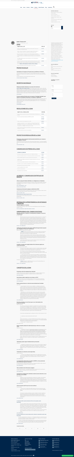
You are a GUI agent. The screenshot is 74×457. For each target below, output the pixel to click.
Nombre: (53, 85)
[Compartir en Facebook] (20, 428)
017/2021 (42, 163)
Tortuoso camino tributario (43, 444)
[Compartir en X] (26, 428)
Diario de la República (53, 75)
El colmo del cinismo (42, 446)
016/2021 (42, 165)
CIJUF (52, 65)
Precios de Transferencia (54, 14)
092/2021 (42, 159)
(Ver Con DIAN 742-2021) (20, 349)
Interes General (27, 441)
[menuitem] (21, 7)
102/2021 (42, 157)
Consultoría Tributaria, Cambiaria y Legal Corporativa (56, 17)
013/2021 (42, 168)
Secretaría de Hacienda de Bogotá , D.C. (56, 70)
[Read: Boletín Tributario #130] (53, 441)
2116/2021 (42, 58)
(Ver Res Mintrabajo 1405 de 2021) (21, 104)
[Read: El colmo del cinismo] (39, 447)
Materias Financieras (27, 442)
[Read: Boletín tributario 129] (53, 443)
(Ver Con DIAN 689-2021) (20, 365)
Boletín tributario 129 (56, 442)
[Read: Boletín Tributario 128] (53, 445)
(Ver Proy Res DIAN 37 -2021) (20, 144)
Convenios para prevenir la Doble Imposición (56, 19)
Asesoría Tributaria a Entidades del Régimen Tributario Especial (56, 13)
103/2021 (42, 155)
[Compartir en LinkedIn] (38, 428)
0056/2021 (42, 130)
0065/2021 (42, 121)
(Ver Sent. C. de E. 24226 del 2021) (21, 242)
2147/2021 (42, 48)
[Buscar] (53, 7)
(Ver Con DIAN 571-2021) (20, 398)
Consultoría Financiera (54, 20)
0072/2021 (42, 114)
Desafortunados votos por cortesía (44, 440)
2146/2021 (42, 51)
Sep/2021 (42, 170)
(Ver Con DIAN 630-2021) (20, 383)
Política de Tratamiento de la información (57, 450)
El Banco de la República (54, 76)
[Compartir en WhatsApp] (32, 428)
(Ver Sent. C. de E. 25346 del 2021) (21, 263)
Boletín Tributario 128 (56, 444)
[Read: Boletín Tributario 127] (53, 447)
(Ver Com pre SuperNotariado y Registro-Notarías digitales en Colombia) (26, 208)
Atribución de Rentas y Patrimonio (55, 15)
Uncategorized (26, 445)
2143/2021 (42, 53)
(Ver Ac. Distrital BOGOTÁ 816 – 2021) (21, 185)
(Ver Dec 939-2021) (19, 94)
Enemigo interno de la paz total (44, 442)
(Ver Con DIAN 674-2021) (20, 371)
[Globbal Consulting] (37, 3)
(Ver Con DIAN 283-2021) (20, 412)
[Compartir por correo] (44, 428)
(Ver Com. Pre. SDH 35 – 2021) (20, 192)
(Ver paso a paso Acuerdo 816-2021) (21, 186)
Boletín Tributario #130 (56, 440)
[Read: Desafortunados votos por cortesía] (39, 441)
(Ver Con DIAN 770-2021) (20, 339)
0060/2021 (42, 127)
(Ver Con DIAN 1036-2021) (20, 275)
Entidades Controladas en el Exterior (15, 450)
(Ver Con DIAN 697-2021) (20, 358)
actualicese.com (53, 74)
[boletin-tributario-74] (32, 26)
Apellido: (53, 89)
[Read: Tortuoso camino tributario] (39, 445)
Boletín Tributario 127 (56, 446)
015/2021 (42, 167)
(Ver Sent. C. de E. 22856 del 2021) (21, 225)
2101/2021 (42, 65)
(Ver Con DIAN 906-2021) (20, 281)
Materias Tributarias (27, 443)
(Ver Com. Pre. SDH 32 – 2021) (20, 197)
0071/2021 (42, 116)
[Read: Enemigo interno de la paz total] (39, 443)
